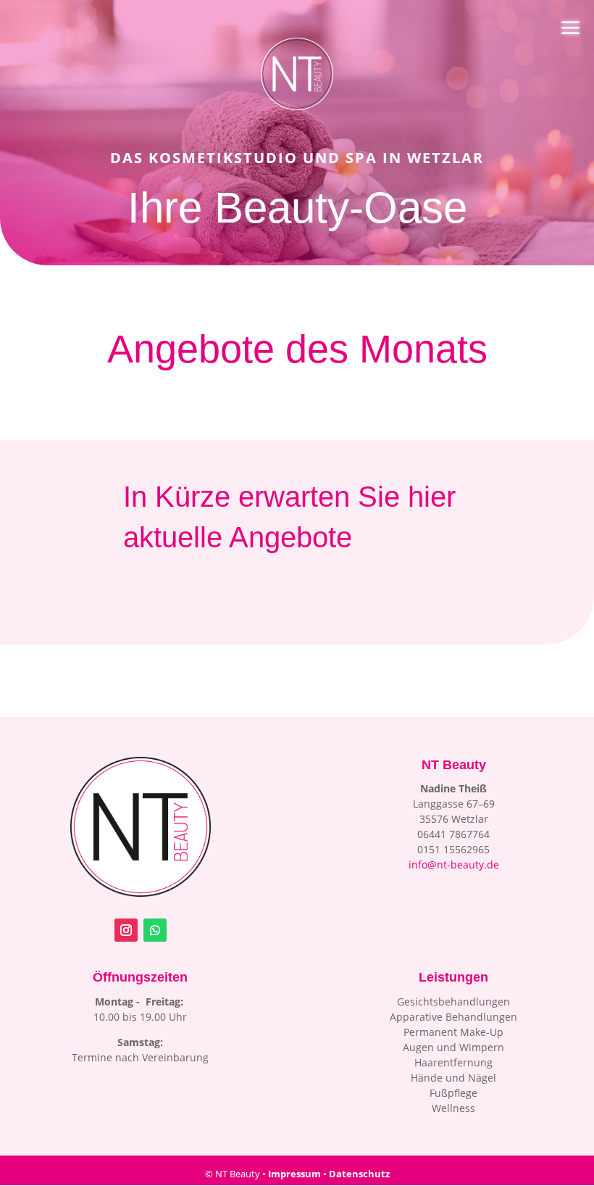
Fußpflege (453, 1093)
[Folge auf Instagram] (126, 930)
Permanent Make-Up (453, 1032)
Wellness (453, 1108)
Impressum (294, 1173)
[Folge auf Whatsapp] (155, 930)
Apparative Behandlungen (453, 1017)
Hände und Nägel (453, 1078)
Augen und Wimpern (453, 1047)
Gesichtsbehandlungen (453, 1001)
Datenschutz (359, 1173)
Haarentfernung (453, 1062)
